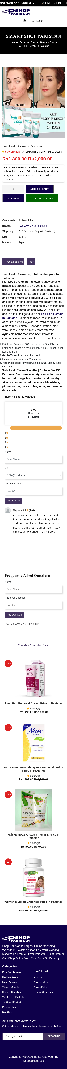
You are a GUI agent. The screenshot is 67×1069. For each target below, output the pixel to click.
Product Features (13, 261)
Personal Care (27, 42)
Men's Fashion (9, 982)
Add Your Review (14, 483)
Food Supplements (11, 972)
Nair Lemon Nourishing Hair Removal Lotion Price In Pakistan (33, 769)
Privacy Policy (40, 987)
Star (7, 468)
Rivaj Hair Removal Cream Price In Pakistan (34, 703)
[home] (16, 12)
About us (38, 977)
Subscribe (54, 1036)
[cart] (24, 21)
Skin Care (7, 1012)
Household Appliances (13, 992)
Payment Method (42, 982)
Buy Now (13, 198)
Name (8, 452)
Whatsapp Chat (42, 198)
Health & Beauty (10, 977)
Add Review (13, 500)
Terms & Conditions (43, 992)
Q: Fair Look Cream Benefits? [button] (22, 623)
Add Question (14, 614)
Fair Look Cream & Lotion (33, 225)
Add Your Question (15, 597)
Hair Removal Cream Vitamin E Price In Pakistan (34, 836)
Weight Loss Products (13, 997)
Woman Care (47, 42)
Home (12, 42)
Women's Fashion (11, 987)
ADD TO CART (39, 189)
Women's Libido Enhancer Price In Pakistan (33, 901)
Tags (31, 261)
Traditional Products (12, 1002)
